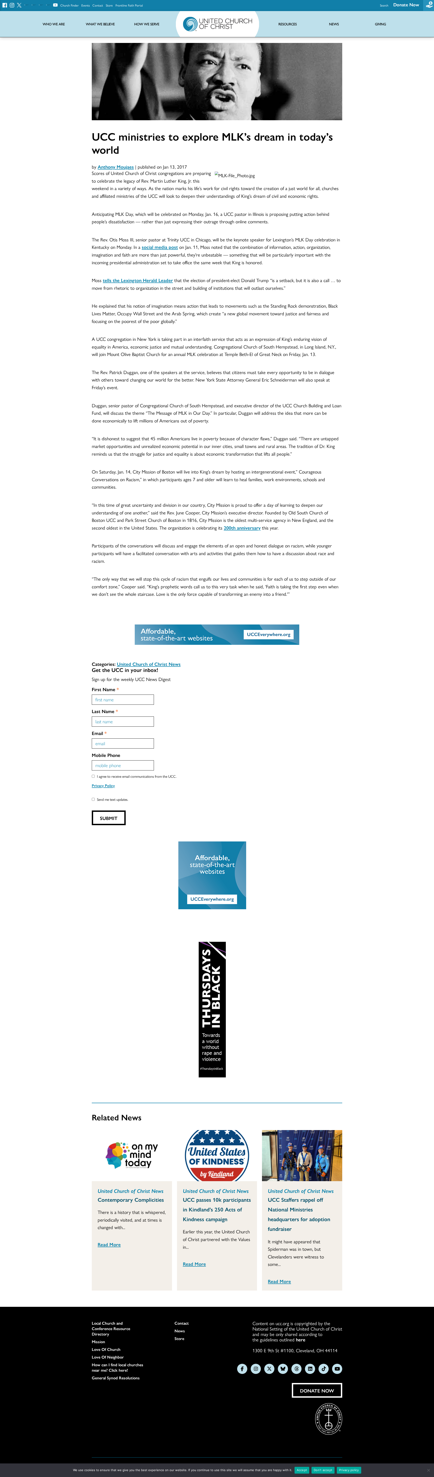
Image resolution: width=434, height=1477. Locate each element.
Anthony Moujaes (116, 166)
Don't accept (323, 1470)
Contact (97, 5)
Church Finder (69, 5)
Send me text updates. (112, 799)
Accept (302, 1470)
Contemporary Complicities (131, 1199)
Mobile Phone (106, 755)
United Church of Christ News (149, 663)
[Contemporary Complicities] (132, 1155)
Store (109, 5)
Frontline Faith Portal (129, 5)
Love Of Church (106, 1349)
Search (384, 5)
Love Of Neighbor (108, 1357)
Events (85, 5)
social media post (160, 246)
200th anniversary (242, 527)
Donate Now (406, 4)
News (180, 1330)
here (300, 1339)
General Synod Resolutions (116, 1377)
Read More (109, 1244)
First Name (105, 689)
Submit (109, 818)
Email (99, 733)
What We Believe (100, 24)
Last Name (105, 711)
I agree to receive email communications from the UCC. (137, 776)
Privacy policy (349, 1470)
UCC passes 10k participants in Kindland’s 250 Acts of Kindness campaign (217, 1209)
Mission (98, 1341)
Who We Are (54, 24)
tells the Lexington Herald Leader (138, 280)
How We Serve (146, 24)
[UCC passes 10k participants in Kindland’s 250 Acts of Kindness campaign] (217, 1155)
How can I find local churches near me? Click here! (117, 1367)
